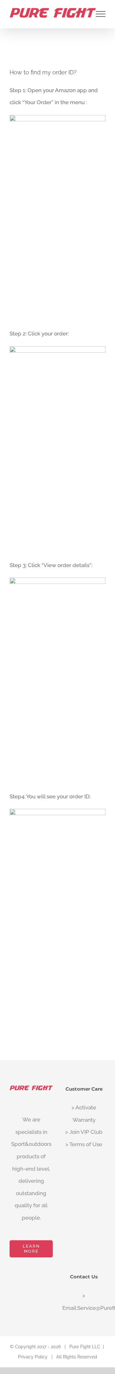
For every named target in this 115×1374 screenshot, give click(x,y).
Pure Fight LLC (84, 1346)
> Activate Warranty (84, 1113)
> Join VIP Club (84, 1132)
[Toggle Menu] (101, 14)
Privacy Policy (33, 1356)
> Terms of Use (83, 1144)
